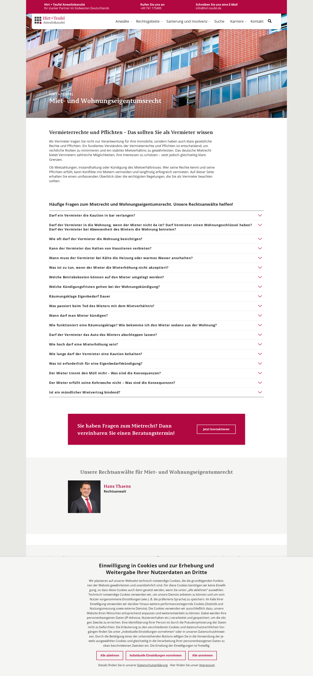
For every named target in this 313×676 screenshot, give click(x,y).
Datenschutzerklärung (152, 665)
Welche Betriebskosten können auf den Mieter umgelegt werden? (106, 277)
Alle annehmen (202, 655)
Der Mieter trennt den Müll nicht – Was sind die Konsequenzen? (105, 373)
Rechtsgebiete (148, 21)
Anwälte (122, 21)
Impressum (207, 665)
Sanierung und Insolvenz (186, 21)
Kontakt (257, 21)
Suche (219, 21)
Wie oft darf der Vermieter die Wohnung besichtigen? (96, 239)
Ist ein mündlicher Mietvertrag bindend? (84, 392)
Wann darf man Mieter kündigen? (78, 315)
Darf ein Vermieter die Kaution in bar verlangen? (92, 215)
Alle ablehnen (109, 655)
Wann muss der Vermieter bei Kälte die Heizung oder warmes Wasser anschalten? (121, 258)
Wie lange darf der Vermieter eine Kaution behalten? (95, 354)
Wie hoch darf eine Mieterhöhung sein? (83, 344)
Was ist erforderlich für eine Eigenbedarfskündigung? (96, 363)
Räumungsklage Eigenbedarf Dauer (79, 296)
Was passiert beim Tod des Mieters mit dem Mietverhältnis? (102, 306)
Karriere (237, 21)
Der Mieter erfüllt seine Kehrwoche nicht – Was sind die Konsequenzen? (112, 382)
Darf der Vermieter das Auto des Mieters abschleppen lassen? (103, 334)
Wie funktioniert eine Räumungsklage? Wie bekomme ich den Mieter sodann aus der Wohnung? (133, 325)
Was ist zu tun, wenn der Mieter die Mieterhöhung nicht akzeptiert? (109, 267)
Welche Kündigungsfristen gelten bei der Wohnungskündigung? (104, 286)
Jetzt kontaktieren (216, 429)
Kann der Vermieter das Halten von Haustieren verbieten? (100, 248)
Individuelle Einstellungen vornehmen (156, 655)
